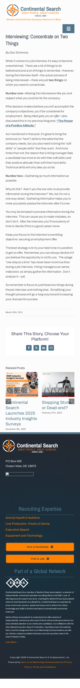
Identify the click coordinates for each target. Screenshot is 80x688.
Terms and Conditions (44, 667)
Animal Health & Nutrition (23, 517)
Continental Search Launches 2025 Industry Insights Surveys (21, 413)
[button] (8, 401)
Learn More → (12, 642)
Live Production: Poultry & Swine (28, 523)
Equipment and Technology (24, 535)
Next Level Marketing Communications (41, 662)
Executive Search (17, 529)
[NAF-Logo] (19, 473)
